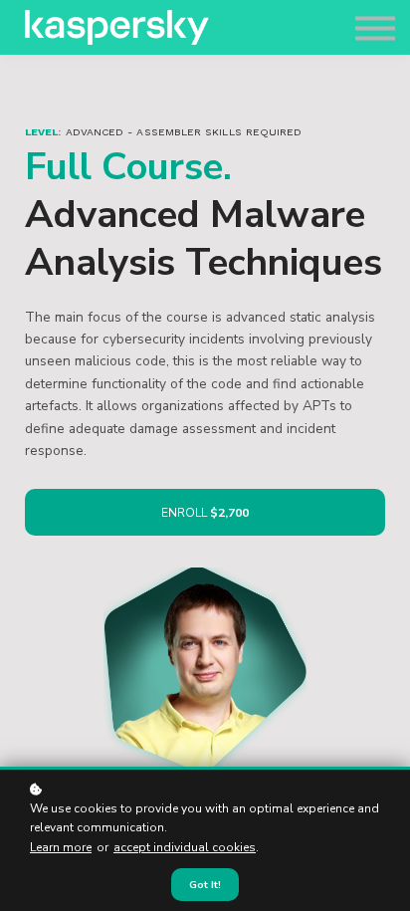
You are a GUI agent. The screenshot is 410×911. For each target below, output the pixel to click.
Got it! (205, 884)
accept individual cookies (184, 847)
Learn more (61, 847)
